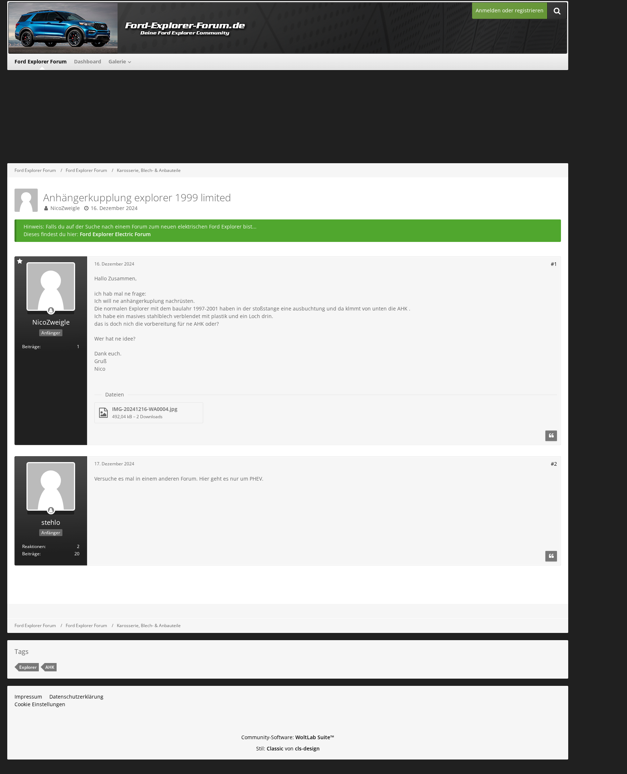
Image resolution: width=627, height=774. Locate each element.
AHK (49, 667)
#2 (554, 463)
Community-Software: (287, 737)
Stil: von (288, 748)
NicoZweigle (65, 208)
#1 (554, 263)
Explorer (28, 667)
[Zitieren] (551, 436)
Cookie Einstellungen (40, 704)
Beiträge (31, 346)
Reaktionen (33, 546)
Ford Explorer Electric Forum (115, 234)
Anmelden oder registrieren (510, 10)
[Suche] (557, 11)
